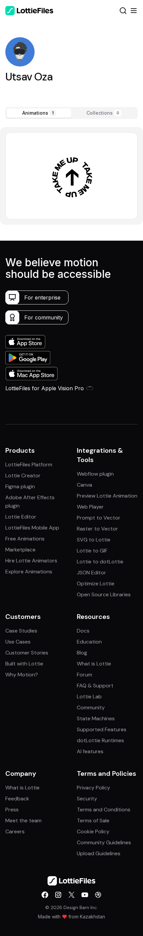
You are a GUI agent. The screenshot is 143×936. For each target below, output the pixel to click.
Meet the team (23, 820)
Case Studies (21, 630)
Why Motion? (21, 674)
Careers (15, 831)
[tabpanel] (71, 175)
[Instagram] (58, 895)
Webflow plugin (95, 473)
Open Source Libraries (104, 594)
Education (89, 641)
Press (12, 809)
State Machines (96, 718)
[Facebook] (45, 895)
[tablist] (71, 113)
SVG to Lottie (93, 539)
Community (91, 707)
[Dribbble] (98, 895)
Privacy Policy (93, 787)
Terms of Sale (93, 820)
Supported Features (101, 729)
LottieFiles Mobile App (32, 527)
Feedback (17, 798)
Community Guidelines (104, 842)
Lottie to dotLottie (100, 561)
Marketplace (20, 549)
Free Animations (25, 538)
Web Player (90, 506)
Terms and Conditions (103, 809)
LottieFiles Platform (28, 464)
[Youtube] (85, 895)
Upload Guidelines (98, 853)
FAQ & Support (95, 685)
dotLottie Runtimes (100, 740)
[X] (71, 895)
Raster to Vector (97, 528)
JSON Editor (91, 572)
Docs (83, 630)
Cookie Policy (93, 831)
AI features (90, 751)
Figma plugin (20, 486)
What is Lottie (94, 663)
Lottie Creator (23, 475)
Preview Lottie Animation (107, 495)
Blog (82, 652)
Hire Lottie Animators (31, 560)
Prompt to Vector (98, 517)
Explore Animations (28, 571)
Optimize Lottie (95, 583)
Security (87, 798)
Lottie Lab (89, 696)
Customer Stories (26, 652)
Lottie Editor (20, 516)
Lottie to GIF (92, 550)
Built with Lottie (24, 663)
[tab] (39, 113)
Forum (84, 674)
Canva (84, 484)
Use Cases (18, 641)
